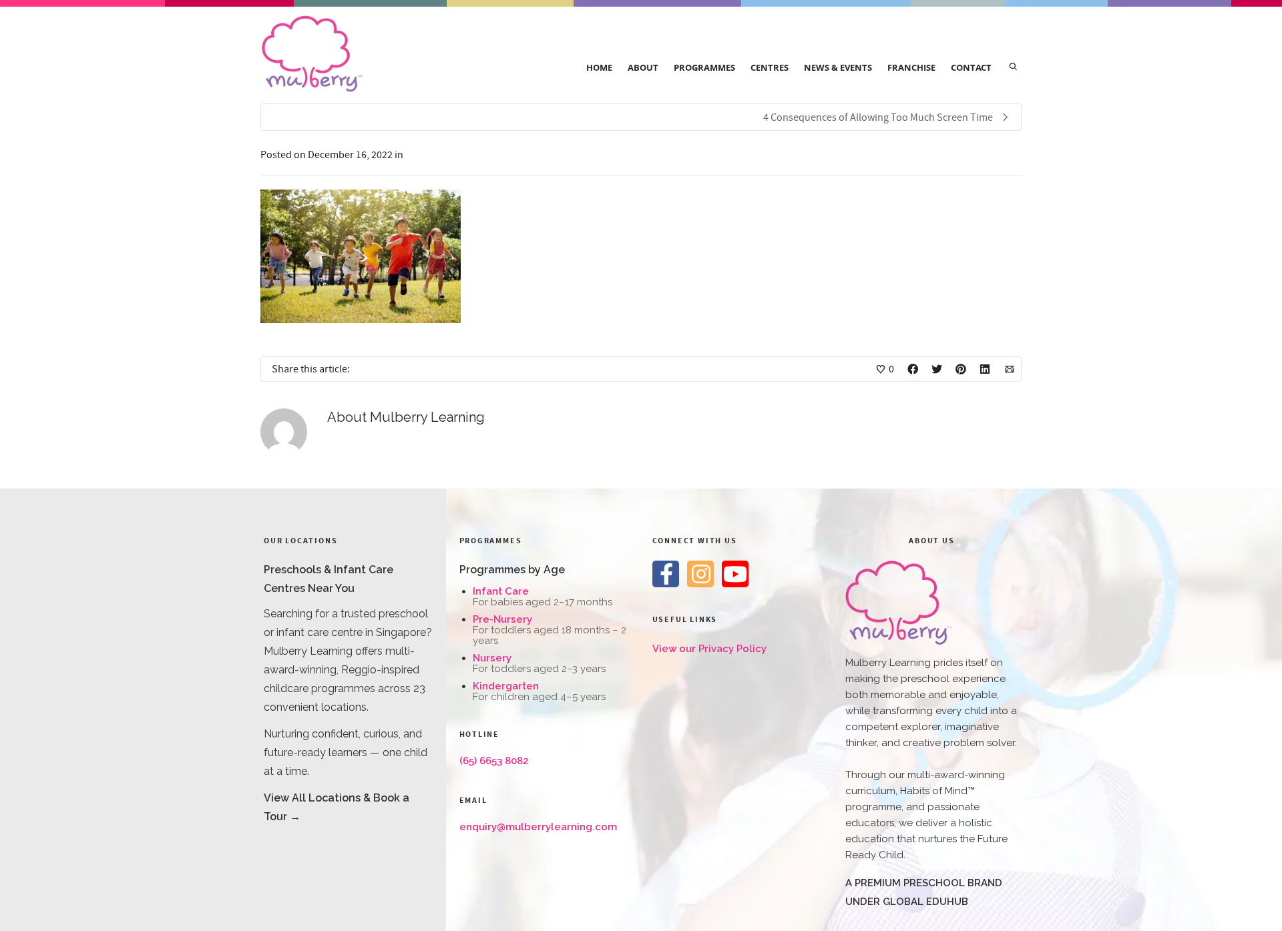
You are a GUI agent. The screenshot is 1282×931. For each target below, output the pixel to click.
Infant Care (501, 591)
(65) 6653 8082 (494, 761)
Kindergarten (506, 686)
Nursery (492, 658)
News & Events (838, 67)
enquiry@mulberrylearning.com (538, 827)
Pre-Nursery (502, 619)
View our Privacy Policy (709, 649)
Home (599, 67)
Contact (971, 67)
